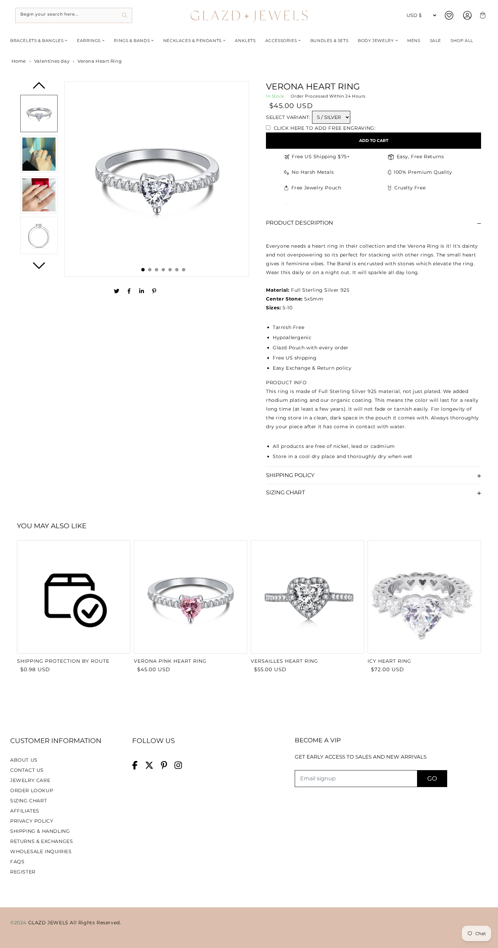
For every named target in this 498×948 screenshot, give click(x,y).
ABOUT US (24, 760)
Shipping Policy (290, 475)
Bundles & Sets (329, 40)
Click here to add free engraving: (323, 128)
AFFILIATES (24, 811)
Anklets (245, 40)
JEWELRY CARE (30, 780)
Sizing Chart (285, 492)
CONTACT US (27, 770)
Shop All (462, 40)
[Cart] (482, 15)
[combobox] (73, 15)
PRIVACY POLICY (31, 821)
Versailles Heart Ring (284, 661)
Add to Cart (373, 140)
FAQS (17, 862)
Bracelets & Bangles (36, 40)
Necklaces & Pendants (192, 40)
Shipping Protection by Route (63, 661)
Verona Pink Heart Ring (170, 661)
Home (18, 61)
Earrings (89, 40)
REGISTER (23, 872)
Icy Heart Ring (389, 661)
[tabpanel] (157, 179)
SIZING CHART (28, 801)
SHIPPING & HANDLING (40, 831)
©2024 (19, 923)
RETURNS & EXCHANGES (41, 841)
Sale (435, 40)
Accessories (281, 40)
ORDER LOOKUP (31, 790)
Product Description (299, 223)
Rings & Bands (132, 40)
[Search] (124, 15)
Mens (413, 40)
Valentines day (51, 61)
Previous (39, 88)
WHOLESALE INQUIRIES (40, 851)
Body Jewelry (376, 40)
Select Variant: (288, 117)
